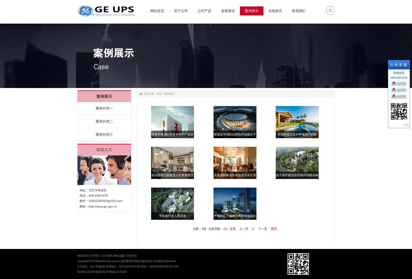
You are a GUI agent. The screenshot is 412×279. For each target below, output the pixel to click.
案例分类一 (104, 108)
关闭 (406, 124)
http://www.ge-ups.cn (103, 206)
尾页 (274, 228)
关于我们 (94, 255)
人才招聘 (107, 255)
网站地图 (119, 255)
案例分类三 (104, 134)
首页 (159, 93)
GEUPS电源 (94, 271)
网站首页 (82, 255)
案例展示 (169, 93)
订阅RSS (131, 255)
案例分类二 (104, 121)
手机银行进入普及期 (172, 216)
